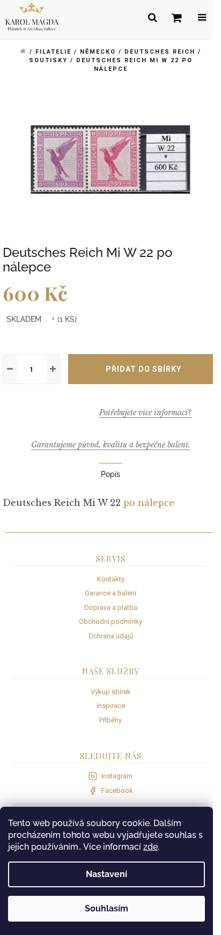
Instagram (116, 776)
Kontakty (110, 579)
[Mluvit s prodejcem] (145, 412)
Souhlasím (106, 908)
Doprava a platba (110, 607)
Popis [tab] (110, 474)
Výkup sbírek (111, 692)
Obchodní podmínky (110, 621)
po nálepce (148, 502)
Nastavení (106, 874)
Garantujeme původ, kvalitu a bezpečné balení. (110, 445)
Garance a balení (110, 593)
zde (150, 847)
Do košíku (143, 369)
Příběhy (110, 720)
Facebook (117, 790)
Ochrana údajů (111, 636)
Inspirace (111, 706)
